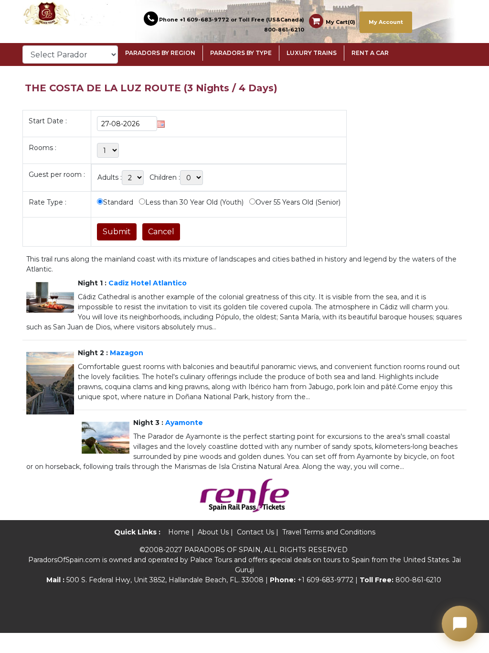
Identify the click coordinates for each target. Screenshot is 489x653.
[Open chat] (460, 624)
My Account (386, 22)
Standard (118, 202)
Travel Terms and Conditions (328, 532)
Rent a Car (370, 52)
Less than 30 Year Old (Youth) (194, 202)
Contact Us (255, 532)
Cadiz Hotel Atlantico (147, 283)
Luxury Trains (312, 52)
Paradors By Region (160, 52)
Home (179, 532)
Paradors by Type (241, 52)
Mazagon (126, 352)
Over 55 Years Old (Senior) (297, 202)
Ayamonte (184, 422)
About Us (213, 532)
